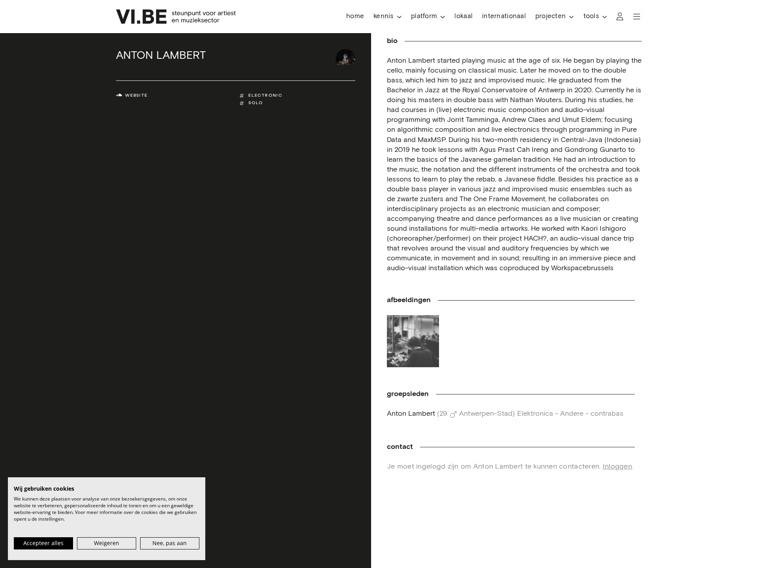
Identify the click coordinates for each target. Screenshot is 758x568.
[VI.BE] (176, 16)
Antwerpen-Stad (485, 413)
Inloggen (617, 466)
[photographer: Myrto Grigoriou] (413, 341)
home (355, 16)
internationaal (504, 16)
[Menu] (637, 16)
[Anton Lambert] (345, 59)
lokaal (463, 16)
